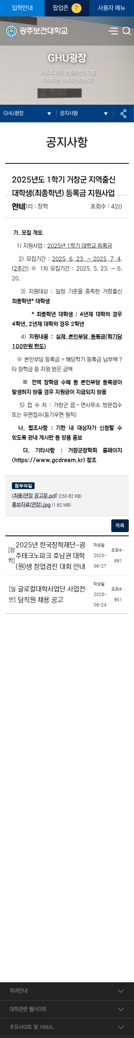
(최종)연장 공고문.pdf (34, 496)
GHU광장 (13, 113)
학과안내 (19, 991)
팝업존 (65, 8)
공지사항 (69, 113)
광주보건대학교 (20, 27)
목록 (119, 526)
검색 (127, 31)
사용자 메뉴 (111, 8)
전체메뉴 (113, 31)
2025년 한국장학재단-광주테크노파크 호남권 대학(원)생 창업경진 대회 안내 (50, 555)
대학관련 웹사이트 (28, 1009)
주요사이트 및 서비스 (31, 1027)
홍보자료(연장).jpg (31, 505)
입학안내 (22, 8)
